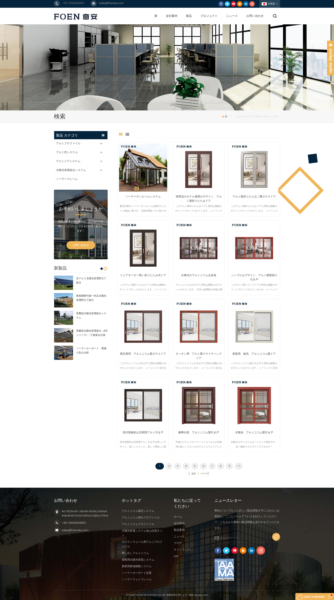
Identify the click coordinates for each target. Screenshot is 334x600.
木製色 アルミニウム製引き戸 (254, 432)
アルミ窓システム (67, 152)
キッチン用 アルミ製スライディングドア (199, 356)
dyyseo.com (201, 595)
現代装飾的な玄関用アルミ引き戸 (143, 432)
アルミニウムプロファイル (138, 524)
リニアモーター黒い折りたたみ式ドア (143, 275)
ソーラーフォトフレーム (137, 579)
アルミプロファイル (68, 143)
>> (238, 466)
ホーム (178, 517)
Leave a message (314, 597)
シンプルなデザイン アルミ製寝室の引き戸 (254, 277)
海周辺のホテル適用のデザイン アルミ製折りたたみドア (199, 199)
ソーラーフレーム (67, 179)
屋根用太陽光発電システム (138, 559)
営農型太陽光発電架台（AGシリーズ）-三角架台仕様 (91, 333)
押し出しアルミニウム (135, 553)
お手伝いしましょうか (81, 209)
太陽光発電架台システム (71, 170)
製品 (189, 16)
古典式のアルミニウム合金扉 (198, 275)
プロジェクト (209, 16)
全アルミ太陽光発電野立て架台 (91, 281)
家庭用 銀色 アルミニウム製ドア (254, 354)
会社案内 (171, 16)
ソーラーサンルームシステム (143, 197)
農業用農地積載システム (137, 566)
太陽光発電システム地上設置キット (142, 533)
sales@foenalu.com (111, 3)
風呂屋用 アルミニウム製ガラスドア (143, 354)
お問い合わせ (255, 16)
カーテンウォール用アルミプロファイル (142, 544)
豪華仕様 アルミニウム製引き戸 (198, 432)
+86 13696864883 (73, 3)
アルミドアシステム (68, 161)
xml (176, 556)
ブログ (178, 543)
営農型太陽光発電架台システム (91, 316)
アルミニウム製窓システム (138, 511)
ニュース (232, 16)
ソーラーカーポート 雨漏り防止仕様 (91, 351)
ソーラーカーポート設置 (137, 573)
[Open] (330, 58)
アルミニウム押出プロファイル (141, 517)
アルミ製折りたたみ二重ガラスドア (254, 197)
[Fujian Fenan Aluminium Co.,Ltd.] (75, 17)
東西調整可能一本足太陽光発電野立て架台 (91, 298)
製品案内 (179, 530)
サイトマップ (182, 549)
